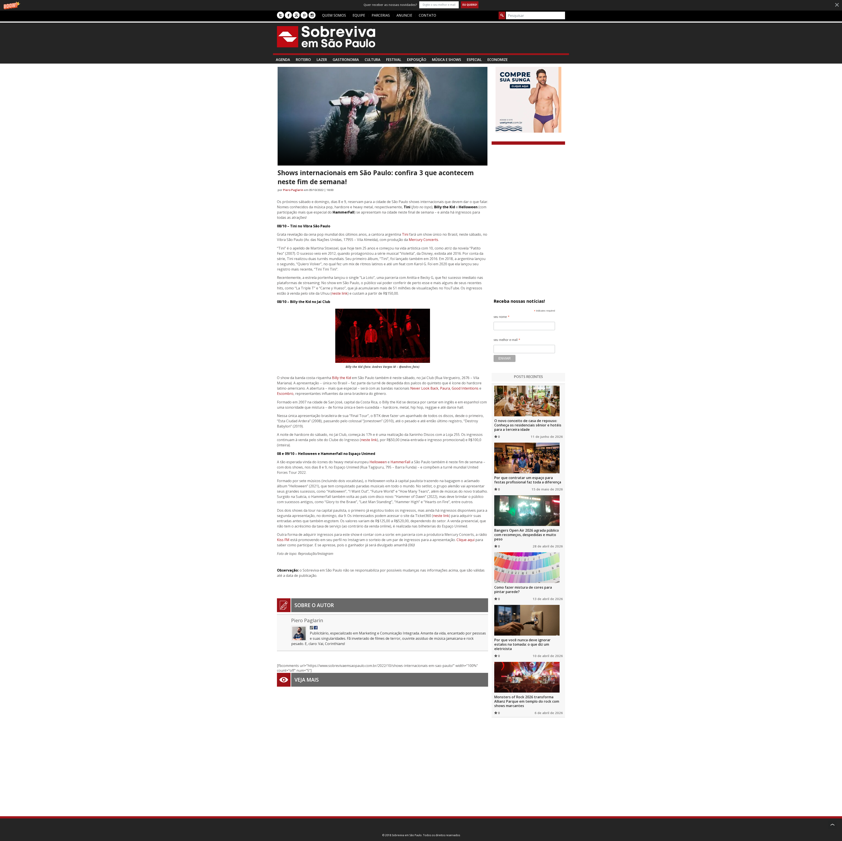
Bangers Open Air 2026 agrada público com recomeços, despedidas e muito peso (526, 535)
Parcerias (381, 15)
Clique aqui (466, 539)
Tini (405, 234)
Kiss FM (283, 539)
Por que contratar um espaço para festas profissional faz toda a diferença (527, 480)
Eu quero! (469, 5)
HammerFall (400, 462)
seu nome (502, 317)
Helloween (378, 462)
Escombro (285, 393)
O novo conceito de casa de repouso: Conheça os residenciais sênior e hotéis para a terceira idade (527, 425)
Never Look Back (424, 388)
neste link (340, 293)
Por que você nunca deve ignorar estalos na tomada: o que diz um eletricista (522, 644)
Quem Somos (334, 15)
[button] (421, 4)
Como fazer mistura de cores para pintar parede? (523, 589)
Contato (427, 15)
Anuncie (404, 15)
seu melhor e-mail (507, 340)
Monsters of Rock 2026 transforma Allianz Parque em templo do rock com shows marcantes (526, 701)
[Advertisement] (485, 40)
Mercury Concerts (423, 239)
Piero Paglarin (293, 190)
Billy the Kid (341, 377)
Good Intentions (465, 388)
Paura (445, 388)
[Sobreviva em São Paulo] (326, 36)
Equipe (359, 15)
